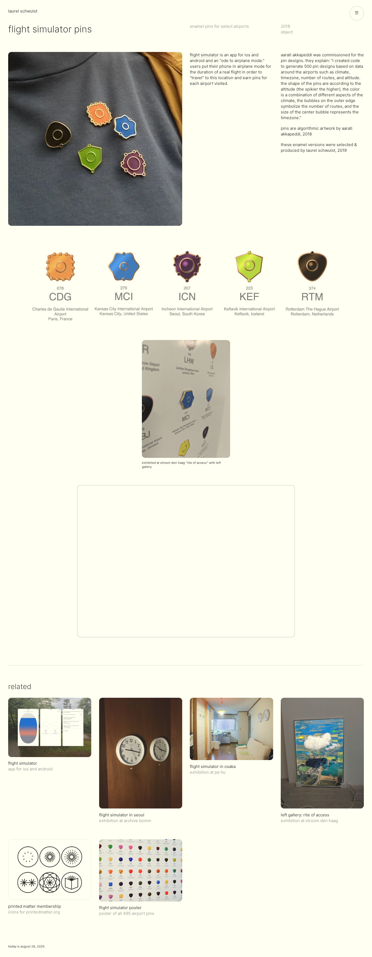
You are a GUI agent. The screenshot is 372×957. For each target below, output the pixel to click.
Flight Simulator (204, 54)
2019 (285, 26)
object (287, 32)
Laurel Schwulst (22, 11)
